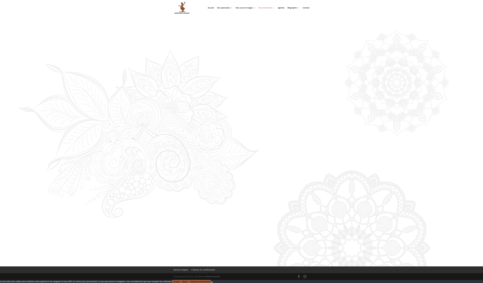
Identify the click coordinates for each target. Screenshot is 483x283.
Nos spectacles (223, 8)
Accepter (176, 281)
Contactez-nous (185, 235)
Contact (306, 8)
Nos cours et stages (244, 8)
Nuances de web (212, 276)
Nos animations (265, 8)
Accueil (211, 8)
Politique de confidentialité (203, 270)
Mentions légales (181, 270)
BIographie (292, 8)
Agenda (281, 8)
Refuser (185, 281)
